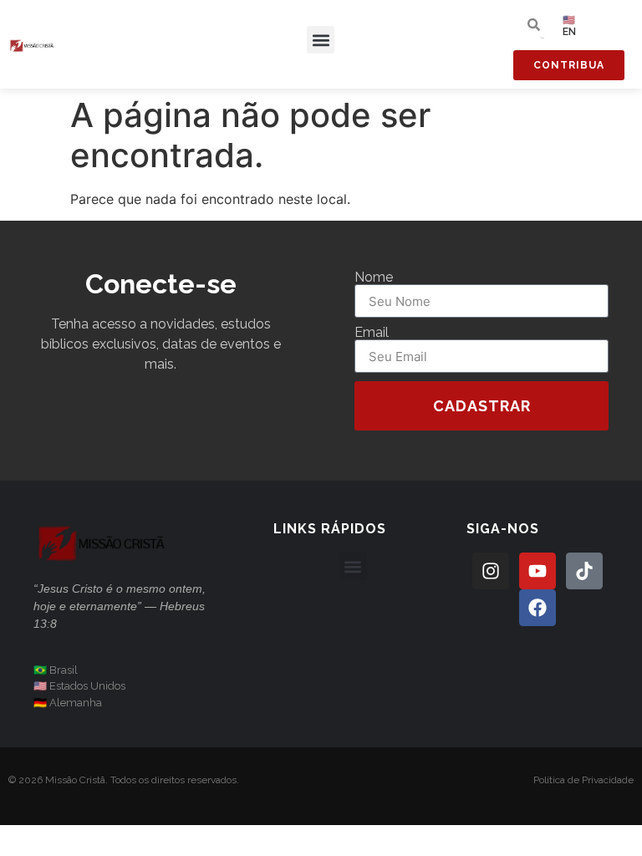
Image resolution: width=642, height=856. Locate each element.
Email (371, 332)
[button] (320, 40)
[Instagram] (490, 571)
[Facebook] (537, 607)
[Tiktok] (584, 571)
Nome (373, 277)
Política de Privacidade (583, 780)
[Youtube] (537, 571)
